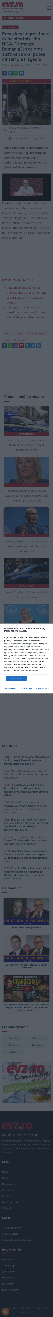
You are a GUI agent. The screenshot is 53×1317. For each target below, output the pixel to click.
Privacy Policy (42, 688)
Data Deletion (10, 688)
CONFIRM (16, 678)
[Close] (47, 629)
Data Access (26, 688)
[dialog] (26, 658)
